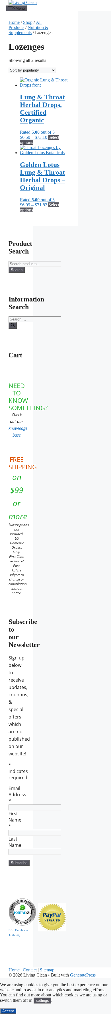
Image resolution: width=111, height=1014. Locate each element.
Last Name (15, 842)
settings (42, 1000)
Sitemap (47, 969)
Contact (30, 969)
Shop (27, 22)
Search (16, 270)
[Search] (13, 325)
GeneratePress (83, 975)
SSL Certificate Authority (18, 933)
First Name (15, 819)
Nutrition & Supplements (28, 30)
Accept (8, 1011)
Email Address (17, 794)
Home (14, 22)
